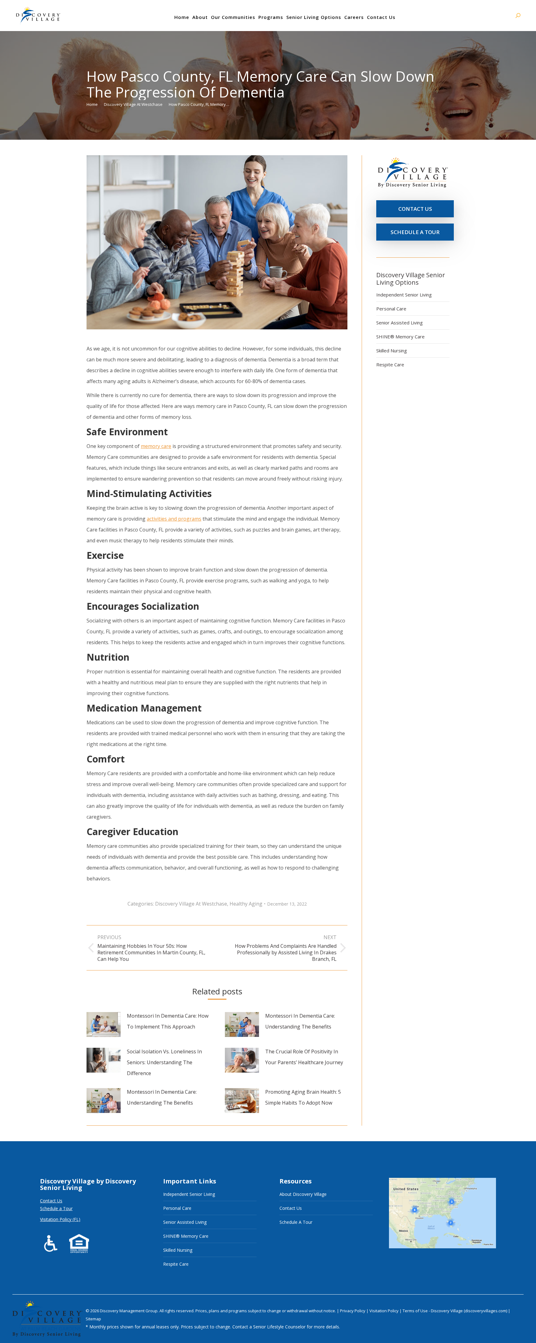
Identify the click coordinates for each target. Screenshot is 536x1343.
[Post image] (104, 1024)
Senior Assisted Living (399, 322)
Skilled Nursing (391, 350)
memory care (156, 446)
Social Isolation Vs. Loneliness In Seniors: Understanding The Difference (164, 1062)
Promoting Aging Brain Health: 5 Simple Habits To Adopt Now (303, 1097)
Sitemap (93, 1319)
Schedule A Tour (295, 1222)
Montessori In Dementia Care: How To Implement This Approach (167, 1021)
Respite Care (390, 364)
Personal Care (391, 308)
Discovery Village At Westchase (191, 903)
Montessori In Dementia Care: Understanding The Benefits (300, 1021)
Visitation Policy (384, 1311)
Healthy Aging (246, 903)
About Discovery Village (303, 1194)
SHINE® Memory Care (400, 336)
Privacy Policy (353, 1311)
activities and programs (174, 518)
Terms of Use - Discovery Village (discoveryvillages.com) (455, 1311)
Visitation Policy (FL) (60, 1219)
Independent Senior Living (404, 295)
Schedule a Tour (56, 1208)
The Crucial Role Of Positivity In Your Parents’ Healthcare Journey (304, 1057)
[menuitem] (181, 17)
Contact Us (51, 1201)
